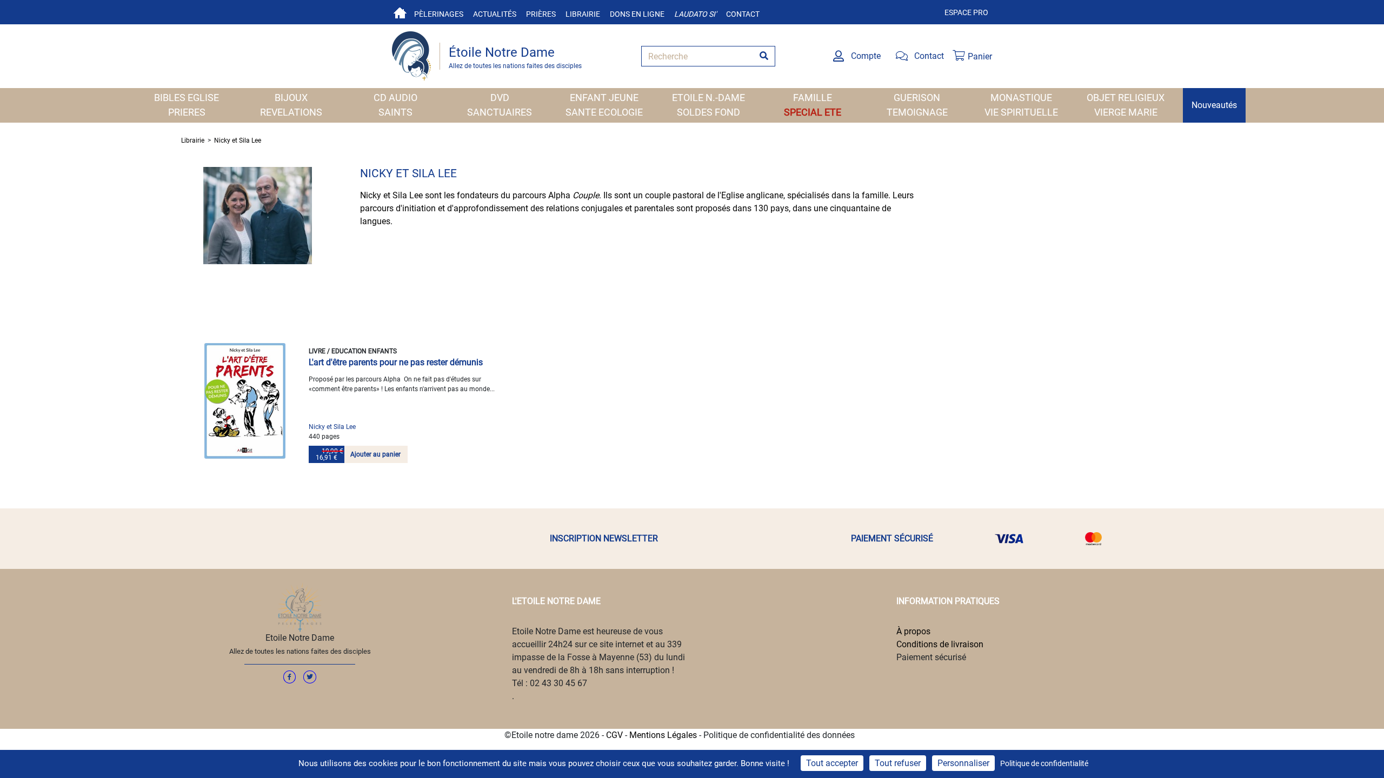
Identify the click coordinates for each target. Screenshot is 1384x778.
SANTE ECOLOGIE (604, 112)
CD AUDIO (395, 97)
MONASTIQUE (1021, 97)
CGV (614, 735)
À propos (913, 631)
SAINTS (395, 112)
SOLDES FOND (708, 112)
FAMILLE (812, 97)
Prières (541, 14)
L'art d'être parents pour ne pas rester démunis (396, 362)
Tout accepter (832, 763)
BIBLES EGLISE (186, 97)
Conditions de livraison (939, 644)
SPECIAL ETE (812, 112)
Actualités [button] (494, 14)
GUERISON (917, 97)
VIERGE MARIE (1125, 112)
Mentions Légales (663, 735)
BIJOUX (291, 97)
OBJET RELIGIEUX (1126, 97)
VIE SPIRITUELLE (1021, 112)
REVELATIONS (291, 112)
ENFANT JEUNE (604, 97)
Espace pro (966, 12)
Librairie (582, 14)
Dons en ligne (637, 14)
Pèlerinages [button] (438, 14)
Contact (743, 14)
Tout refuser (898, 763)
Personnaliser (963, 763)
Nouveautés (1214, 105)
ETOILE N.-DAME (708, 97)
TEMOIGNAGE (917, 112)
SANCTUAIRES (499, 112)
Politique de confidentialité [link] (1044, 763)
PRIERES (186, 112)
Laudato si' (695, 14)
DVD (499, 97)
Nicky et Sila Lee (237, 140)
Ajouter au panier (375, 454)
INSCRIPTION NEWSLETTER (604, 538)
